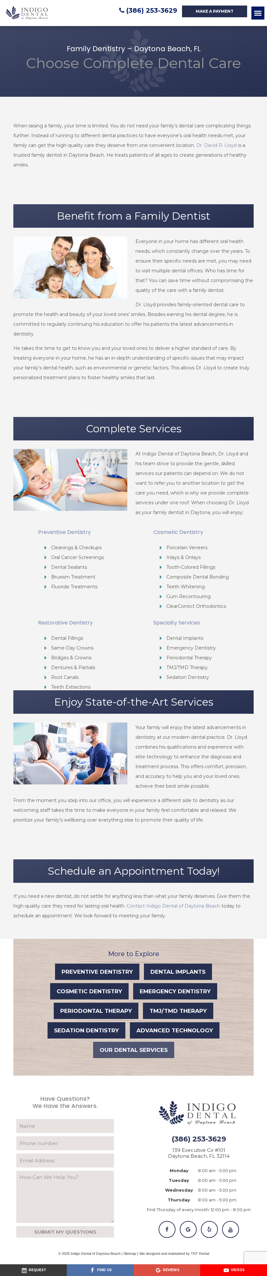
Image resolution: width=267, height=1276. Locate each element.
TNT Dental (200, 1253)
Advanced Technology (174, 1030)
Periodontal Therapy (96, 1011)
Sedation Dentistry (86, 1030)
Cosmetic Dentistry (89, 991)
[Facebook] (167, 1229)
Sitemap (129, 1253)
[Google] (188, 1229)
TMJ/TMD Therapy (178, 1011)
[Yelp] (209, 1229)
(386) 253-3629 (151, 10)
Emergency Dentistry (175, 991)
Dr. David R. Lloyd (216, 145)
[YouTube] (230, 1229)
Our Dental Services (134, 1050)
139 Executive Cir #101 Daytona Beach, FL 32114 (199, 1153)
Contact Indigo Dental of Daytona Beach (173, 906)
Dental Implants (177, 971)
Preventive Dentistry (97, 971)
